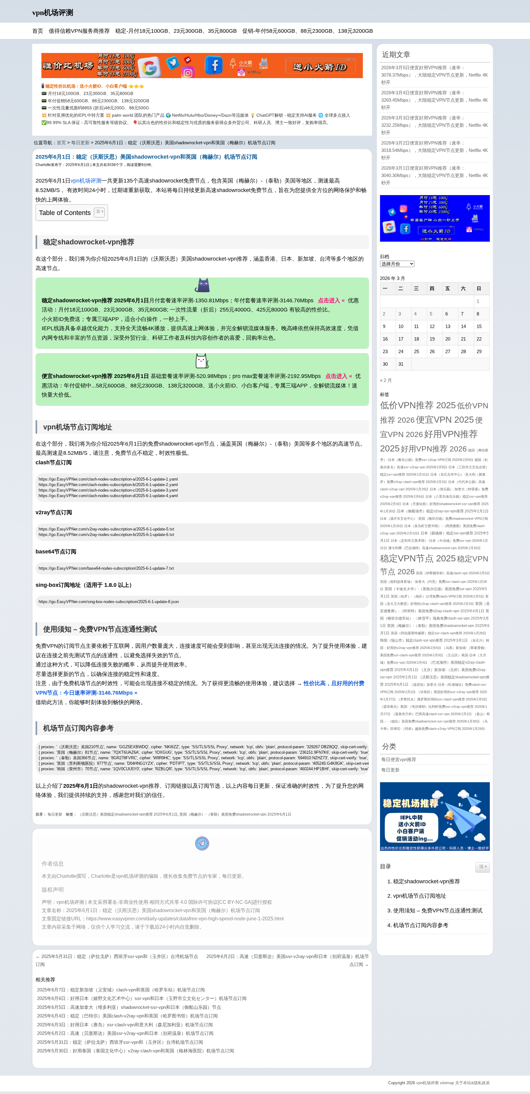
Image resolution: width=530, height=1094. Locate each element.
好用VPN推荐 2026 (434, 449)
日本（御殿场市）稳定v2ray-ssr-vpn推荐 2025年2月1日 (443, 511)
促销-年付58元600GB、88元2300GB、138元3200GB (307, 31)
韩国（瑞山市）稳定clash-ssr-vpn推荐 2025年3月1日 (424, 640)
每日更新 (80, 142)
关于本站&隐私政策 (472, 1083)
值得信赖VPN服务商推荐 (79, 31)
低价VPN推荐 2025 (418, 405)
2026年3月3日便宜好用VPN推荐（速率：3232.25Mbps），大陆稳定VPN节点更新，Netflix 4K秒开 (434, 125)
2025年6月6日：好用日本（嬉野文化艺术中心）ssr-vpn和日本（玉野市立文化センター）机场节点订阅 (142, 998)
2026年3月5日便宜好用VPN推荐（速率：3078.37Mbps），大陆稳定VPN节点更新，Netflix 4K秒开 (434, 75)
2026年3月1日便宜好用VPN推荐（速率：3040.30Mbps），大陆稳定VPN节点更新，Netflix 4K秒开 (434, 175)
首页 (37, 31)
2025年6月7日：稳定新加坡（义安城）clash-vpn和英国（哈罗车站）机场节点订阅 (121, 989)
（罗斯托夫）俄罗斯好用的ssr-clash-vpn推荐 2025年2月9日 (442, 699)
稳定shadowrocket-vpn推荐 (426, 881)
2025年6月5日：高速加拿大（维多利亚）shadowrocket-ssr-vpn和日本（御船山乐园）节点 (129, 1007)
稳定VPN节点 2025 (418, 558)
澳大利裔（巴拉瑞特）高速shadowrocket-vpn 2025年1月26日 (434, 548)
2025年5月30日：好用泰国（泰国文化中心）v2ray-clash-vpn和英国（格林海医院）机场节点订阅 (135, 1050)
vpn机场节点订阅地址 (419, 896)
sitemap (447, 1083)
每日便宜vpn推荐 (398, 759)
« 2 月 (386, 380)
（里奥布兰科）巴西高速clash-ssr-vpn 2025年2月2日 (432, 714)
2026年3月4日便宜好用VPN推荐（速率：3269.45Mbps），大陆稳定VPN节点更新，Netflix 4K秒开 (434, 100)
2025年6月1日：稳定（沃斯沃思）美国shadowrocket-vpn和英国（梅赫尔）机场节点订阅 (146, 156)
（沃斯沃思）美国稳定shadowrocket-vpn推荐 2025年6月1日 (128, 814)
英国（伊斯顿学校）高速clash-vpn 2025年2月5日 (453, 573)
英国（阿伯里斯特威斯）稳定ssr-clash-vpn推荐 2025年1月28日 (438, 633)
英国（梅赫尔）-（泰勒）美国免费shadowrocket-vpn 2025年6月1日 (235, 814)
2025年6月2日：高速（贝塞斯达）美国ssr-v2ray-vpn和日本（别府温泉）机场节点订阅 (125, 1033)
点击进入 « (331, 300)
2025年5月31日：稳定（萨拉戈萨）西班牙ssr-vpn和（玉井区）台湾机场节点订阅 (120, 1042)
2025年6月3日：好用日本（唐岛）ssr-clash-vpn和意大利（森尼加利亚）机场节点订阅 (125, 1024)
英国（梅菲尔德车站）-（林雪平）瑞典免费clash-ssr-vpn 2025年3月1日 (434, 618)
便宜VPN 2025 (445, 419)
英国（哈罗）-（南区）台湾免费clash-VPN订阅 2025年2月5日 (437, 596)
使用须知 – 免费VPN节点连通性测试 (437, 910)
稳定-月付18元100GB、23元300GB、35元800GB (176, 31)
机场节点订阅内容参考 (420, 925)
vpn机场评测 (52, 13)
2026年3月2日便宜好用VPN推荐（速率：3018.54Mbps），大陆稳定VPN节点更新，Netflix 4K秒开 (434, 150)
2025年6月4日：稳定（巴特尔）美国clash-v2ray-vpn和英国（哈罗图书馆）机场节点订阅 (127, 1015)
